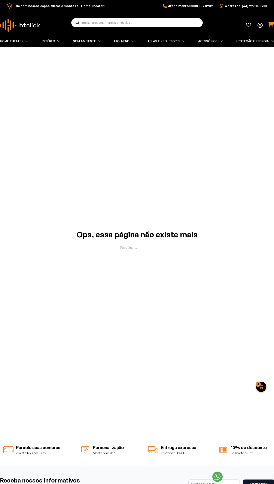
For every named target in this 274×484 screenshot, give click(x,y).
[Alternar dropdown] (260, 25)
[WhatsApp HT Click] (217, 477)
